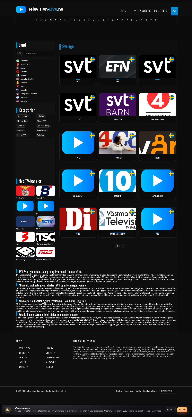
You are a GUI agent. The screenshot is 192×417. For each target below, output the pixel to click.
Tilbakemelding (150, 391)
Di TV (78, 233)
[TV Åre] (157, 142)
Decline (170, 410)
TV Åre (157, 157)
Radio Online (161, 11)
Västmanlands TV (117, 233)
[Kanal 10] (117, 180)
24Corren (117, 157)
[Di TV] (78, 219)
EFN (117, 81)
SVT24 (78, 119)
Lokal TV (40, 116)
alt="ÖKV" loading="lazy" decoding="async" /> (150, 236)
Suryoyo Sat (78, 195)
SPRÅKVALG (167, 391)
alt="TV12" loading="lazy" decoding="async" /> (71, 160)
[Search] (19, 53)
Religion (40, 135)
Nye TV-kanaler (142, 11)
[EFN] (117, 66)
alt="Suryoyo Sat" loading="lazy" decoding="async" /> (74, 198)
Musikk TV (41, 121)
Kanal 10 (117, 195)
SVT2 (157, 81)
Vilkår (138, 391)
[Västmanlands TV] (117, 219)
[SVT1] (78, 66)
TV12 (78, 157)
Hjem (124, 11)
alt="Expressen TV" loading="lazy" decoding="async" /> (154, 198)
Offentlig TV (22, 116)
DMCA (119, 391)
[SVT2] (157, 66)
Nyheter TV (21, 121)
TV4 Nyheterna (157, 119)
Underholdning (43, 126)
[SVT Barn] (117, 104)
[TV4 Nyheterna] (157, 104)
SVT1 (78, 81)
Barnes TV (21, 135)
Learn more (156, 411)
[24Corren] (117, 142)
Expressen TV (157, 195)
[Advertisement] (96, 33)
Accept (182, 410)
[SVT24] (78, 104)
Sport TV (20, 126)
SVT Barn (118, 119)
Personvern (129, 391)
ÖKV (157, 233)
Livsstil (20, 130)
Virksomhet (41, 130)
